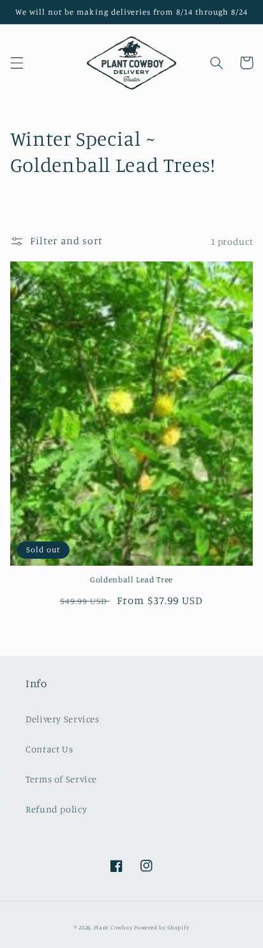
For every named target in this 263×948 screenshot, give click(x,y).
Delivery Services (63, 718)
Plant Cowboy (113, 927)
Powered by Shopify (161, 927)
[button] (16, 62)
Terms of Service (61, 778)
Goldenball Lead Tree (131, 579)
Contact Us (49, 748)
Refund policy (56, 809)
